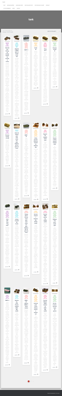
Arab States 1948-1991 (17, 44)
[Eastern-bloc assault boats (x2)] (55, 125)
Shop (4, 5)
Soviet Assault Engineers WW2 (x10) (36, 218)
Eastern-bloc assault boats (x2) (55, 141)
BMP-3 (26, 50)
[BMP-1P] (26, 125)
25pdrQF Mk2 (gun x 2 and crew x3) (17, 52)
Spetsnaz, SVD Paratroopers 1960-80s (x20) (17, 306)
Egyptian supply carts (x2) (45, 137)
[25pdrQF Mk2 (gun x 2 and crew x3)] (17, 38)
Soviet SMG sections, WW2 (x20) (45, 217)
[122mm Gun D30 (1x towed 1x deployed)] (36, 125)
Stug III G (45, 49)
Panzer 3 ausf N (55, 49)
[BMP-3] (26, 38)
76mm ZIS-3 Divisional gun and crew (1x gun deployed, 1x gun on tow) (26, 223)
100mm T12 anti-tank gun (55, 222)
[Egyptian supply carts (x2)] (45, 125)
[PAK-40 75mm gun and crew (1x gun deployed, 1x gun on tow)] (17, 125)
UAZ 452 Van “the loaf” (7, 222)
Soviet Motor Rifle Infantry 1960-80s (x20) (45, 306)
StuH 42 (35, 48)
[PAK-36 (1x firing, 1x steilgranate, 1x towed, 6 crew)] (7, 38)
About (13, 8)
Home (3, 30)
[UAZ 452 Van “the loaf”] (7, 206)
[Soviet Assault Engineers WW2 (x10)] (36, 206)
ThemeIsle (57, 393)
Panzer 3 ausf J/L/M (7, 136)
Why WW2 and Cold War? (39, 5)
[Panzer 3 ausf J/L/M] (7, 125)
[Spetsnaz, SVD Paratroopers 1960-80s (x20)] (17, 290)
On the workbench (7, 8)
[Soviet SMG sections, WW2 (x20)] (45, 206)
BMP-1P (26, 135)
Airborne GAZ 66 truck (17, 221)
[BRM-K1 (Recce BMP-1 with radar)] (26, 290)
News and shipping (10, 5)
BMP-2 (7, 300)
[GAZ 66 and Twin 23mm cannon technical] (36, 290)
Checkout (48, 5)
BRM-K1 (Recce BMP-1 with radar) (26, 304)
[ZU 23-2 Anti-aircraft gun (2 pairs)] (55, 290)
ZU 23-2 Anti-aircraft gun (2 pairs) (55, 307)
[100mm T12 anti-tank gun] (55, 206)
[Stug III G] (45, 38)
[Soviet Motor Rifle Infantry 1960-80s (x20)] (45, 290)
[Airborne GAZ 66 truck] (17, 206)
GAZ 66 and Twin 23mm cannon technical (36, 309)
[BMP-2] (7, 290)
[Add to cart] (9, 114)
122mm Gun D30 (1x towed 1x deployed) (36, 142)
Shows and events (19, 5)
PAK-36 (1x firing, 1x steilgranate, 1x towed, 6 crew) (7, 54)
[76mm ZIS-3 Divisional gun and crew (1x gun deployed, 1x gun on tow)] (26, 206)
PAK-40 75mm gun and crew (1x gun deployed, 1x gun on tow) (17, 140)
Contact (18, 8)
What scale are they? (29, 5)
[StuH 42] (36, 38)
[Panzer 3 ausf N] (55, 38)
